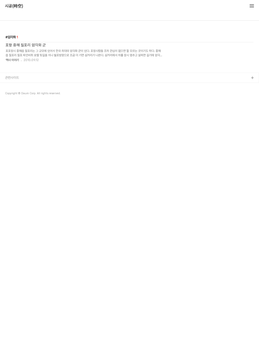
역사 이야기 (12, 60)
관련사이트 (12, 78)
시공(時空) (14, 6)
